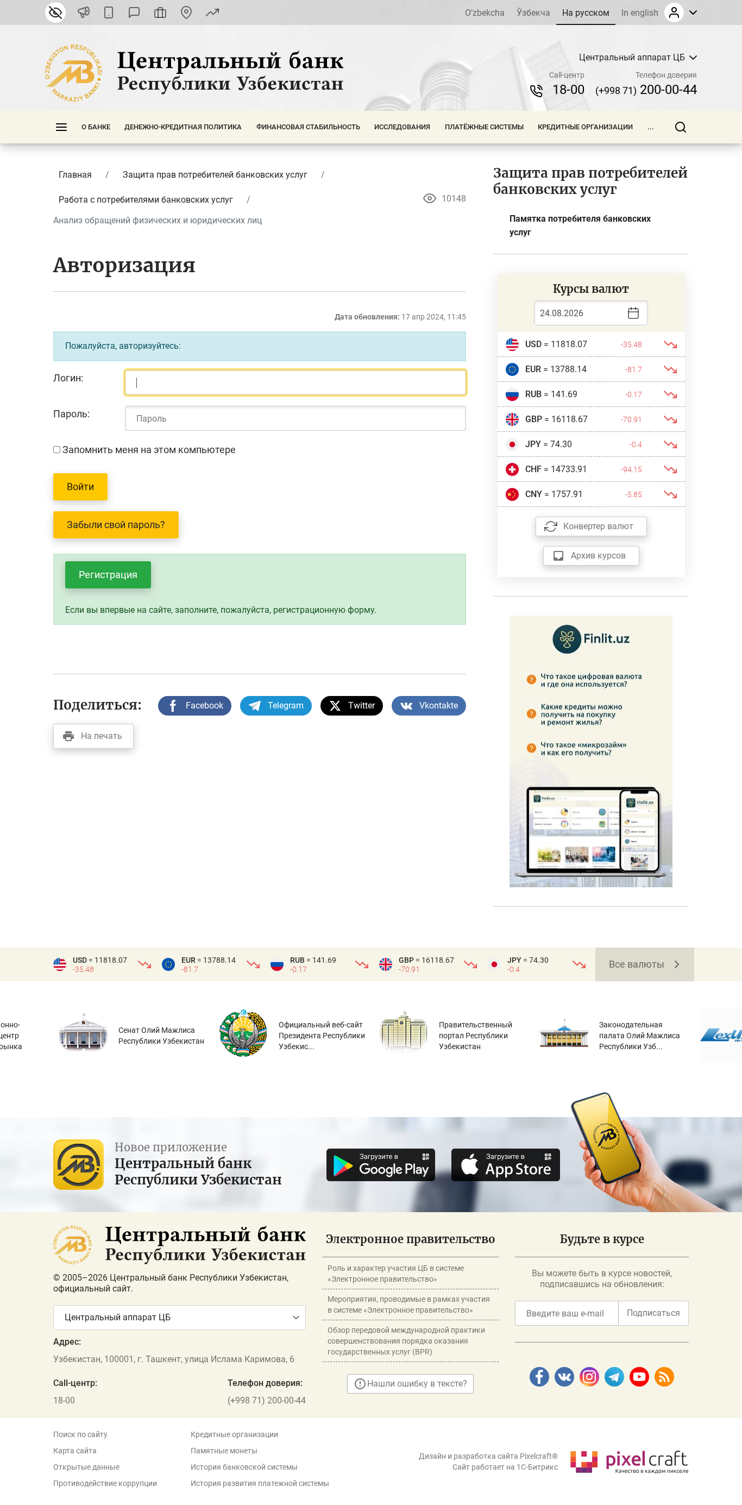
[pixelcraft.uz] (629, 1460)
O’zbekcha (485, 13)
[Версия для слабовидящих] (55, 12)
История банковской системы (244, 1467)
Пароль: (71, 413)
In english (639, 13)
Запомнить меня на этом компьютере (148, 449)
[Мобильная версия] (108, 12)
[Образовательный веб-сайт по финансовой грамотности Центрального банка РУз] (591, 750)
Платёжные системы (484, 127)
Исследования (402, 127)
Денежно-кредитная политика (183, 127)
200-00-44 (646, 89)
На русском (585, 13)
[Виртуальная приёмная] (160, 12)
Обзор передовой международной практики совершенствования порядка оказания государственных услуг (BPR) (406, 1341)
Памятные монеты (224, 1450)
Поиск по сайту (80, 1434)
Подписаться (653, 1313)
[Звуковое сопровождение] (83, 12)
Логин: (68, 378)
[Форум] (134, 12)
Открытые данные (86, 1467)
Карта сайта (75, 1450)
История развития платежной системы (260, 1483)
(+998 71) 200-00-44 (267, 1400)
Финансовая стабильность (308, 127)
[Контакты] (186, 12)
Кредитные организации (585, 127)
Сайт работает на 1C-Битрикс (505, 1467)
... (650, 127)
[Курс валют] (212, 12)
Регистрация (108, 574)
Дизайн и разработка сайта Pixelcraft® (488, 1456)
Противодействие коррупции (105, 1483)
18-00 (568, 89)
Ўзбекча (533, 13)
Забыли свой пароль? (116, 524)
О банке (95, 127)
